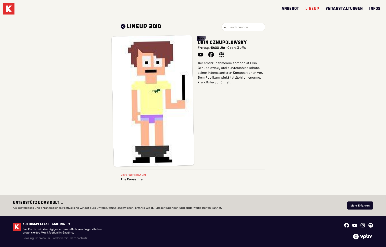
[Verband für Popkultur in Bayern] (362, 236)
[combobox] (243, 27)
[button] (152, 101)
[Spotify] (370, 225)
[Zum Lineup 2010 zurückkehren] (123, 26)
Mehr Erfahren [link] (360, 205)
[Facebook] (346, 225)
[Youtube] (354, 225)
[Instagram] (362, 225)
